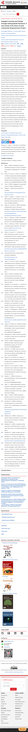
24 (2, 376)
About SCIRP (19, 693)
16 (2, 301)
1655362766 (7, 647)
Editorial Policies (19, 697)
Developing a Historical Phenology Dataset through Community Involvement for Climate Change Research (12, 496)
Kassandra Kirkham (11, 33)
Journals (9, 11)
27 (2, 401)
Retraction (17, 716)
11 (2, 253)
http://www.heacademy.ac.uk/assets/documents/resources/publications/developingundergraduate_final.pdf (15, 213)
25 (2, 384)
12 (2, 261)
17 (2, 307)
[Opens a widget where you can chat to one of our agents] (22, 729)
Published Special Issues (8, 517)
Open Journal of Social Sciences (10, 559)
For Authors (18, 699)
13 (2, 273)
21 (2, 349)
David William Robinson (6, 31)
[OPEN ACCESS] (23, 2)
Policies (17, 708)
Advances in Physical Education (10, 542)
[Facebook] (9, 633)
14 (2, 284)
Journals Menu (6, 470)
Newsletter (4, 525)
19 (2, 334)
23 (2, 365)
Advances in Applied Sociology (10, 593)
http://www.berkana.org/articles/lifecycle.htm (15, 440)
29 (2, 424)
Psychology (5, 576)
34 (2, 459)
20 (2, 340)
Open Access (18, 710)
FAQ (2, 534)
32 (2, 442)
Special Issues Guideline (8, 520)
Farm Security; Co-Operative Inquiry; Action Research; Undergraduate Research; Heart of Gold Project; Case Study (13, 135)
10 (2, 244)
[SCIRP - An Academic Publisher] (10, 2)
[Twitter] (2, 633)
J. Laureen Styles (17, 31)
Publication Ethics (19, 712)
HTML (21, 43)
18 (2, 324)
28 (2, 415)
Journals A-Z (4, 695)
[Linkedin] (15, 633)
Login (3, 7)
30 (2, 432)
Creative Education (5, 18)
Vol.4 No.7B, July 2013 (16, 18)
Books (2, 699)
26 (2, 395)
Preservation (18, 714)
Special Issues (18, 705)
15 (2, 292)
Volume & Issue (4, 723)
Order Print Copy (5, 528)
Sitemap (3, 701)
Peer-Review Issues (20, 701)
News (2, 705)
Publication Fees (19, 703)
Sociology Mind (6, 610)
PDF (18, 43)
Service (3, 708)
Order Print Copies (5, 714)
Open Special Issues (7, 514)
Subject (3, 697)
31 (2, 436)
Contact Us (4, 531)
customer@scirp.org (8, 641)
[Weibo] (22, 633)
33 (2, 449)
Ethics (16, 695)
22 (2, 357)
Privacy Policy (18, 718)
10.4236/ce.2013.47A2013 (10, 43)
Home (4, 11)
